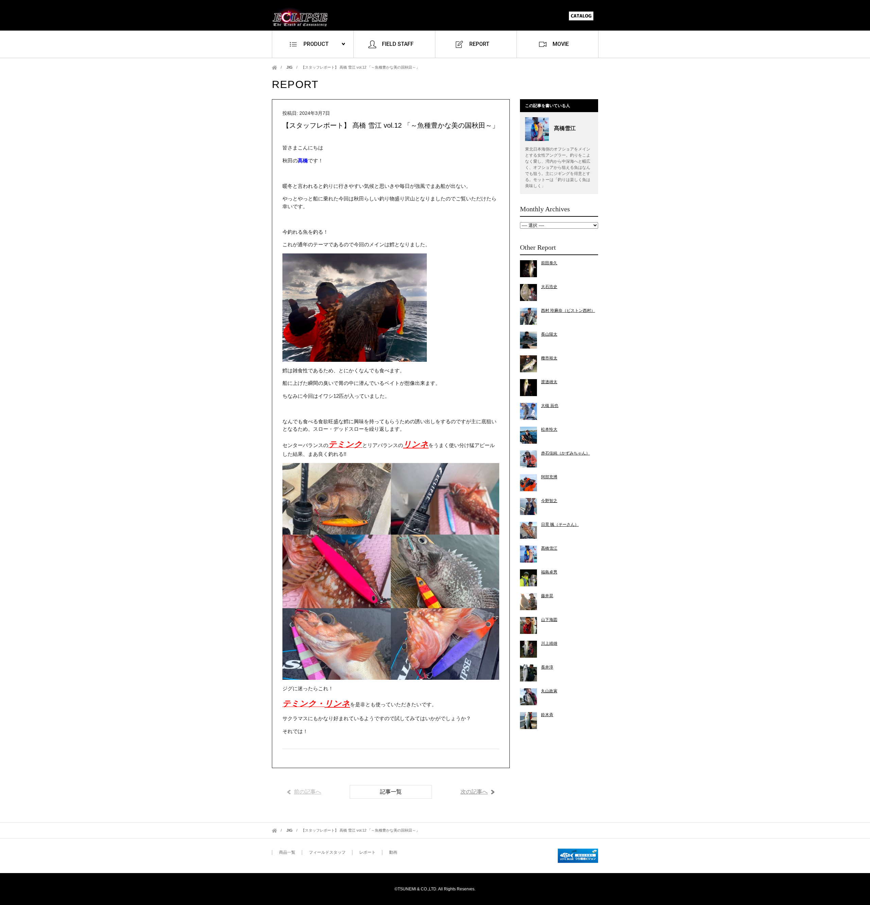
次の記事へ (474, 792)
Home (274, 67)
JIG (289, 67)
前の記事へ (307, 792)
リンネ (416, 444)
